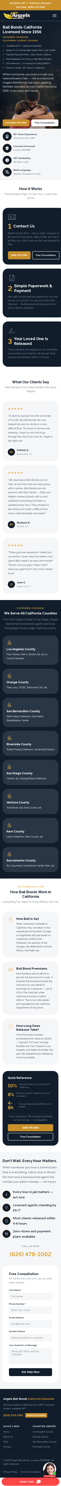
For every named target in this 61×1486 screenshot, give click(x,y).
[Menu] (54, 15)
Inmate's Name (17, 1331)
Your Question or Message (23, 1345)
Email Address (16, 1317)
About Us (8, 1437)
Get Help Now (30, 1372)
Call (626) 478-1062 (15, 123)
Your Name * (15, 1290)
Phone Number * (17, 1304)
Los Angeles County (43, 1432)
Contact (7, 1447)
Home (6, 1432)
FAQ (5, 1442)
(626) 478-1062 (36, 7)
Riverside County (41, 1447)
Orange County (40, 1437)
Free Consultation (45, 123)
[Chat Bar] (30, 1482)
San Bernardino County (45, 1442)
